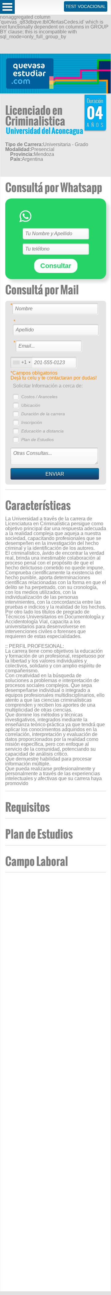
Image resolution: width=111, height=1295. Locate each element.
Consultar (55, 266)
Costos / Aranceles (39, 396)
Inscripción (31, 422)
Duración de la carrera (43, 413)
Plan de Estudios (37, 439)
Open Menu (7, 7)
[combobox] (21, 362)
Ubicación (30, 405)
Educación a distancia (42, 431)
